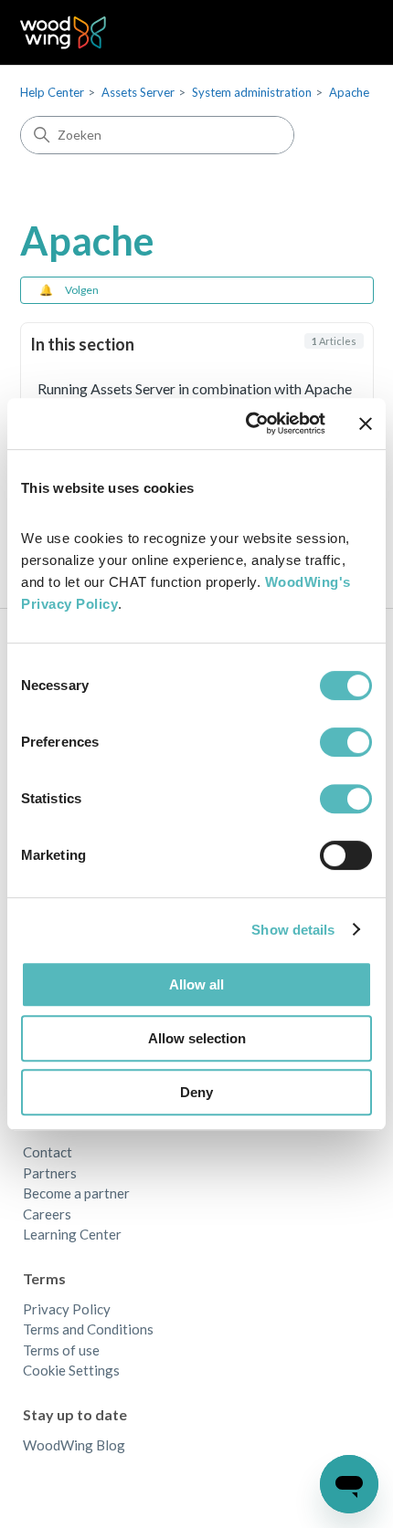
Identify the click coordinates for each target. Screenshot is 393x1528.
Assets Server (138, 92)
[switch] (346, 742)
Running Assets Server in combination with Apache (194, 388)
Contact (47, 1152)
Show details (293, 929)
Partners (50, 1173)
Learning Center (72, 1234)
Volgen (82, 290)
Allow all (196, 984)
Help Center (52, 92)
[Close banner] (365, 423)
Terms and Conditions (88, 1329)
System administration (252, 92)
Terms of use (61, 1350)
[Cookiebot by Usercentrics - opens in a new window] (247, 423)
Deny (196, 1092)
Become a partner (76, 1193)
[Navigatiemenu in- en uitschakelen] (341, 32)
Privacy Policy (67, 1309)
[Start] (63, 32)
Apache (349, 92)
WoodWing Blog (74, 1445)
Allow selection (197, 1038)
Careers (47, 1214)
